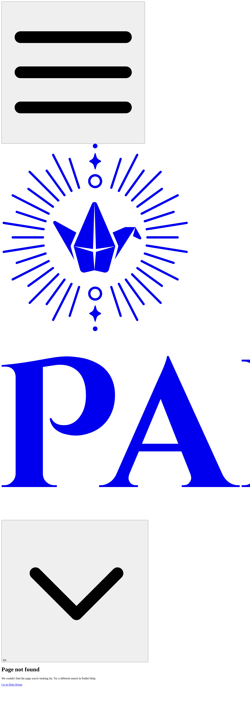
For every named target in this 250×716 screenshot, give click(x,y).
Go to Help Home (11, 684)
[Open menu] (73, 72)
